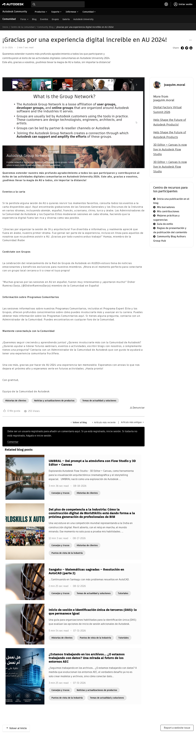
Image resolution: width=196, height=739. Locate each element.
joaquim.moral (174, 85)
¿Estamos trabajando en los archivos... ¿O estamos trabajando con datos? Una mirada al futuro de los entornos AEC (87, 658)
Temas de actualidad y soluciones (99, 400)
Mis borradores (166, 207)
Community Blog (45, 27)
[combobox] (58, 4)
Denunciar (139, 407)
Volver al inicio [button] (18, 728)
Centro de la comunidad (22, 27)
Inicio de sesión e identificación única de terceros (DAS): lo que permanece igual (93, 612)
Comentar (12, 442)
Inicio (5, 27)
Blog (34, 19)
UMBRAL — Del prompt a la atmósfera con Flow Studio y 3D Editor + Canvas (92, 463)
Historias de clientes (15, 400)
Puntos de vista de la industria (67, 553)
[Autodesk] (13, 4)
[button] (190, 39)
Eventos (44, 19)
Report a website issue (177, 728)
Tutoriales (123, 593)
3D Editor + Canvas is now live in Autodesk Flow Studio (170, 149)
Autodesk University (83, 19)
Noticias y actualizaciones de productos (54, 400)
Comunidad (9, 19)
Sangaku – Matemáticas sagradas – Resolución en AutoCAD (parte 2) (86, 571)
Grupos (55, 19)
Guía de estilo (165, 224)
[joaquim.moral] (157, 84)
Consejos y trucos (60, 492)
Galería (66, 19)
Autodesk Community (14, 11)
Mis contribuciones (168, 211)
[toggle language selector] (166, 4)
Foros (23, 19)
